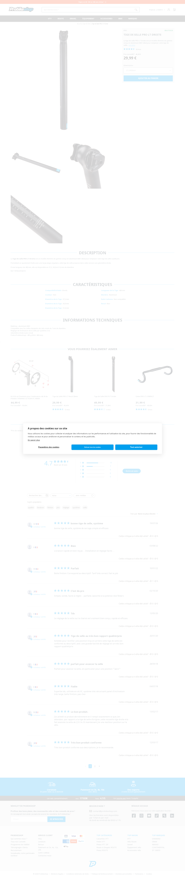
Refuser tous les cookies (92, 447)
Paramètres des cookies (48, 447)
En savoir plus (34, 440)
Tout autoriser (136, 447)
